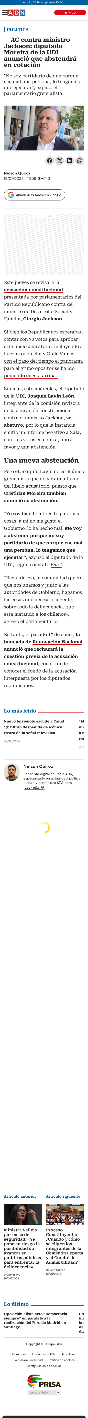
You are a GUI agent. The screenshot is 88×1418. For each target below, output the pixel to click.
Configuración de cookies (44, 1366)
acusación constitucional (33, 289)
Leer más (32, 787)
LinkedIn (69, 160)
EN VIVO (70, 13)
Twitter (59, 160)
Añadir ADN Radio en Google (38, 195)
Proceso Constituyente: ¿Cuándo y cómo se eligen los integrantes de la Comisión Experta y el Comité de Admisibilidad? (64, 1246)
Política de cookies (62, 1360)
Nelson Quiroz (17, 173)
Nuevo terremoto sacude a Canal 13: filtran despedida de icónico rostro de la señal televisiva (34, 727)
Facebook (49, 160)
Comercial (19, 1354)
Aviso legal (68, 1354)
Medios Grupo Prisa (44, 1392)
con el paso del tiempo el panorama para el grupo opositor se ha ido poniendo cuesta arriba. (43, 368)
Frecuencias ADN (43, 1354)
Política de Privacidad (28, 1360)
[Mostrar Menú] (5, 12)
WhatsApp (79, 160)
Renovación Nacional (57, 641)
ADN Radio (16, 13)
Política (18, 29)
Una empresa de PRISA (44, 1381)
